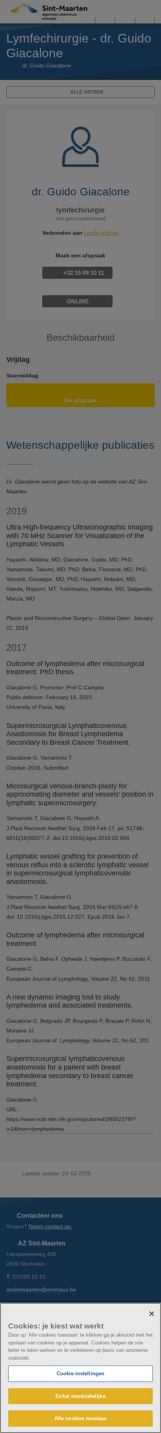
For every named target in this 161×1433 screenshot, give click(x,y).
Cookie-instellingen (80, 1373)
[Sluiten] (151, 1313)
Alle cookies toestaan (80, 1418)
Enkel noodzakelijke (80, 1396)
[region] (80, 1368)
